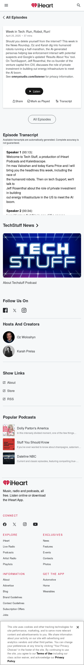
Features (48, 546)
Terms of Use (44, 653)
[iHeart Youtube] (35, 524)
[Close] (77, 627)
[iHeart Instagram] (25, 524)
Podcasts (8, 552)
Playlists (8, 564)
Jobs (5, 615)
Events (47, 552)
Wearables (49, 591)
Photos (47, 564)
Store (11, 390)
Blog (5, 591)
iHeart (6, 540)
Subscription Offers (14, 609)
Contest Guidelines (13, 603)
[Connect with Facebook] (4, 524)
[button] (34, 91)
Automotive (49, 579)
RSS (10, 399)
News (46, 540)
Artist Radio (9, 558)
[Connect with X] (14, 524)
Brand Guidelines (12, 597)
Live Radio (9, 546)
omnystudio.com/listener (28, 76)
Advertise (8, 585)
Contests (48, 558)
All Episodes (16, 17)
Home (46, 585)
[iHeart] (42, 6)
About (11, 382)
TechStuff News (18, 225)
